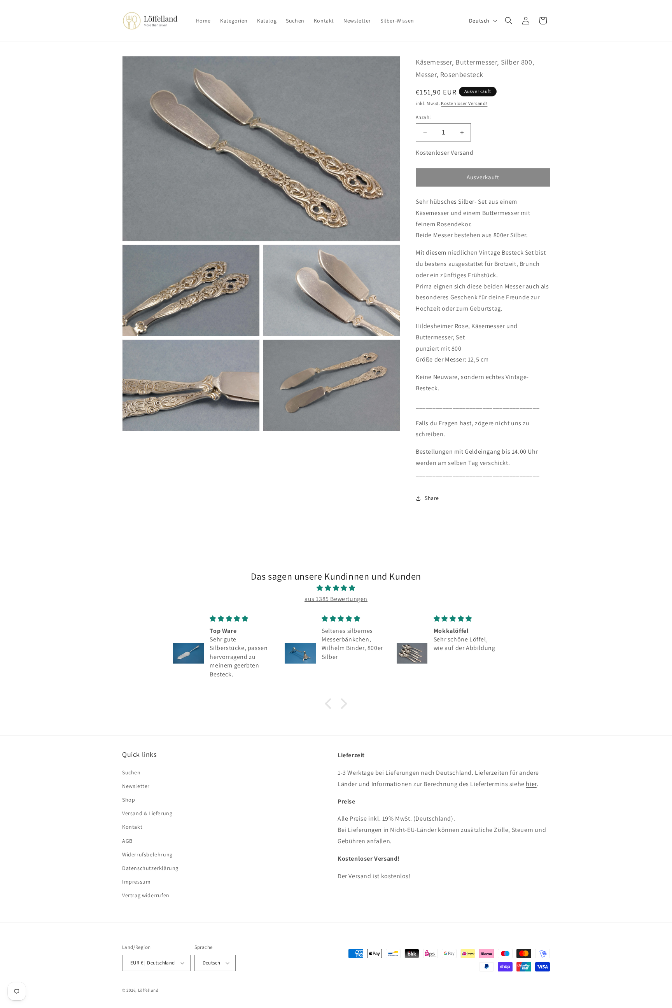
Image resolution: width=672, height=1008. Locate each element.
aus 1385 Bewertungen (336, 599)
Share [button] (432, 497)
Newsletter (136, 786)
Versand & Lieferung (147, 813)
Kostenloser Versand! (464, 103)
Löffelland (148, 990)
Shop (128, 799)
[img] (336, 588)
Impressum (136, 881)
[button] (508, 20)
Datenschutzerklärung (150, 868)
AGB (127, 840)
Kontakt (132, 826)
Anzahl (423, 117)
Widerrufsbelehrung (147, 854)
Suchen (131, 772)
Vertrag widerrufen (146, 895)
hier (531, 784)
